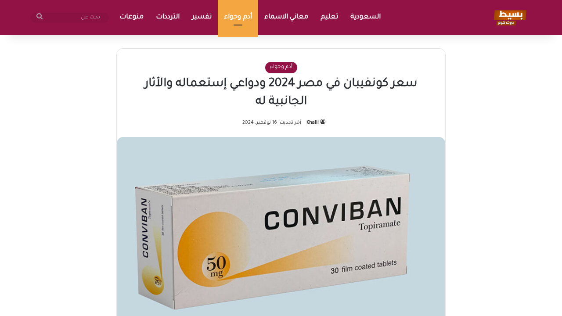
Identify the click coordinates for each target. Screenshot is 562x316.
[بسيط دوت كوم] (508, 17)
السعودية (365, 17)
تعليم (329, 17)
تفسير (202, 17)
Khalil (312, 123)
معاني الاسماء (286, 17)
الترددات (168, 17)
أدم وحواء (238, 17)
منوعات (131, 17)
